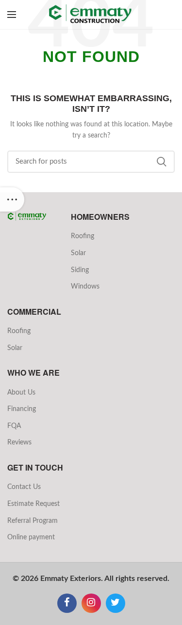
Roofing (82, 236)
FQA (14, 426)
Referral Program (32, 521)
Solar (78, 253)
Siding (80, 270)
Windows (85, 286)
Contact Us (24, 487)
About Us (21, 392)
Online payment (31, 537)
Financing (21, 409)
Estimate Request (33, 504)
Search (161, 162)
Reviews (19, 442)
